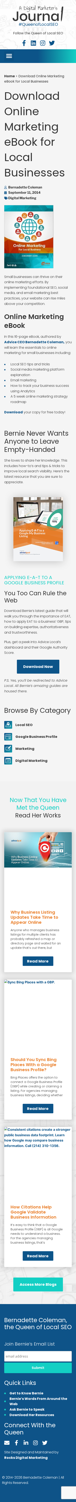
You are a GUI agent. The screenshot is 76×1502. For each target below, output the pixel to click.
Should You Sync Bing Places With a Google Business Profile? (34, 1065)
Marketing (24, 748)
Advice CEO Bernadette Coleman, (34, 342)
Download (13, 412)
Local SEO (24, 724)
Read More (38, 961)
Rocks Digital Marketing (26, 1457)
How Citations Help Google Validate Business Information (33, 1212)
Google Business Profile (36, 736)
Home (9, 76)
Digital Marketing (22, 198)
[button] (9, 56)
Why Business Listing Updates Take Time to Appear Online (34, 917)
